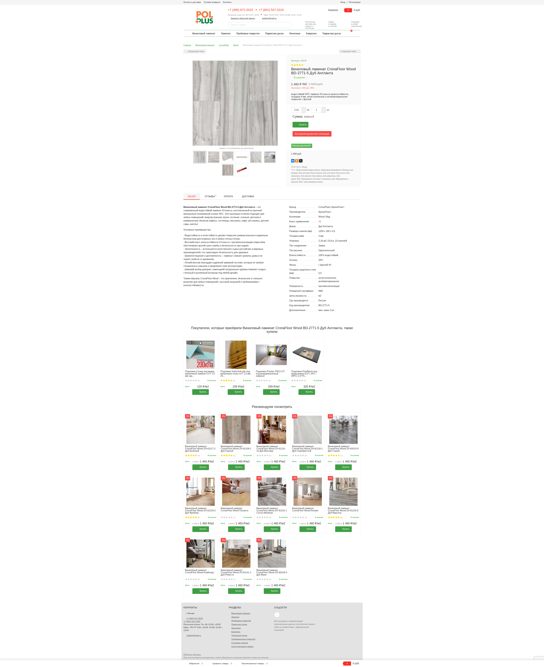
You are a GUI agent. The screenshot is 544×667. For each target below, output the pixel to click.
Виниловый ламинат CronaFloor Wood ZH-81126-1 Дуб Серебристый (307, 448)
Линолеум (294, 33)
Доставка (248, 196)
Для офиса (317, 176)
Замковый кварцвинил (331, 170)
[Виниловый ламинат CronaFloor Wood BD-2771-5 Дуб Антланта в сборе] (214, 157)
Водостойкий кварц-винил (308, 170)
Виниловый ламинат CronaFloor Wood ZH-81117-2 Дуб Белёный (200, 448)
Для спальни (316, 173)
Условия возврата (212, 2)
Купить (303, 124)
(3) (198, 456)
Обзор (192, 196)
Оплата (228, 196)
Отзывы (210, 196)
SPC (299, 179)
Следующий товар (348, 51)
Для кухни (340, 173)
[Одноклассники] (296, 160)
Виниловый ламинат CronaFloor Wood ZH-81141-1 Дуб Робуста (236, 572)
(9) (341, 518)
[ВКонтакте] (293, 160)
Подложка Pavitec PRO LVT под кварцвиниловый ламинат (270, 373)
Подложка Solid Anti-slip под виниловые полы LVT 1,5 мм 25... (235, 373)
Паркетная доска (274, 33)
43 (319, 221)
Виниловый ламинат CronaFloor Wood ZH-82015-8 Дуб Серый (343, 448)
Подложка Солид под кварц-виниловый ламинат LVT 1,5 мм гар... (200, 373)
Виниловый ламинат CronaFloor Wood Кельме (305, 509)
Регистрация (355, 2)
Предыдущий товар (196, 51)
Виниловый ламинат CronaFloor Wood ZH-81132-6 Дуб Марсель (343, 510)
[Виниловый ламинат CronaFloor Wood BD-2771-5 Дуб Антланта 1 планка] (242, 157)
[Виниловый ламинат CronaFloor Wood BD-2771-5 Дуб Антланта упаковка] (242, 170)
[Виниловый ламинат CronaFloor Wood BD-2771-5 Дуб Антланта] (256, 157)
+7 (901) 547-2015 (271, 10)
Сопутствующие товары (242, 646)
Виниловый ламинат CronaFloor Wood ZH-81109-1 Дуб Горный (236, 448)
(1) (234, 456)
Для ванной (306, 176)
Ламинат (226, 33)
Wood (304, 167)
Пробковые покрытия (248, 33)
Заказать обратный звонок (243, 18)
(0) (198, 381)
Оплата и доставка (192, 2)
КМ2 (301, 181)
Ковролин (311, 33)
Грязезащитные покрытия (243, 639)
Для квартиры (329, 176)
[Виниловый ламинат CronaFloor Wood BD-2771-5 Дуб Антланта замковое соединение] (228, 157)
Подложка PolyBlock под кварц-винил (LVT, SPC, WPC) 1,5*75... (304, 373)
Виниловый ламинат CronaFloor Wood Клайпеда (199, 571)
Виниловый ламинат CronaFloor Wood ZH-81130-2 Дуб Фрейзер (200, 510)
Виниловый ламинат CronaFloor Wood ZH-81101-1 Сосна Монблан (271, 510)
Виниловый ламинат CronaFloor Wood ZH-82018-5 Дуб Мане (271, 572)
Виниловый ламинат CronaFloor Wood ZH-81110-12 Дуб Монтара (271, 448)
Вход (343, 2)
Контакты (227, 2)
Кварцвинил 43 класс (311, 179)
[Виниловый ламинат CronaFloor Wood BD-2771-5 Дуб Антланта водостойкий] (200, 157)
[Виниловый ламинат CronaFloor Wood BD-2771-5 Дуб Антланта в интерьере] (270, 157)
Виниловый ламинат (203, 33)
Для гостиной (329, 173)
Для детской (304, 173)
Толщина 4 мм (328, 179)
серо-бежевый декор (313, 181)
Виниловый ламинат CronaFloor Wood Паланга (234, 509)
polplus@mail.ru (269, 18)
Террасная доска (331, 33)
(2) (234, 381)
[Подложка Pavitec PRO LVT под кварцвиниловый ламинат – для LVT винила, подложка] (271, 354)
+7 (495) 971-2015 (240, 10)
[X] (300, 160)
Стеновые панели (239, 643)
